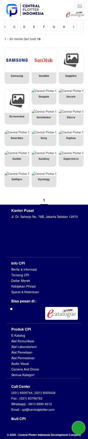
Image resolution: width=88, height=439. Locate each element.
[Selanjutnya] (53, 200)
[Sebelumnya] (35, 200)
